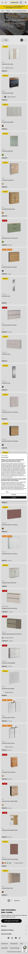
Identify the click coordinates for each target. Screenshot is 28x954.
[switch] (24, 952)
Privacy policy (4, 455)
